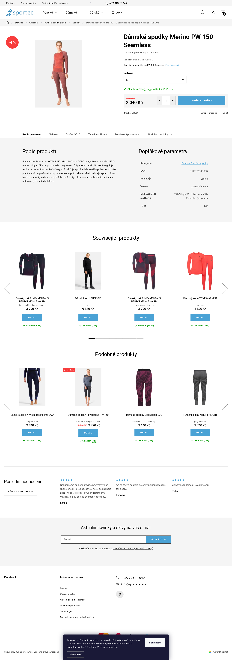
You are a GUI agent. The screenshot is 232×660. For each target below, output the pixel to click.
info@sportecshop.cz (135, 584)
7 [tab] (133, 338)
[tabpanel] (32, 292)
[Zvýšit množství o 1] (172, 100)
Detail (32, 317)
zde (116, 647)
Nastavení (75, 654)
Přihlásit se (158, 539)
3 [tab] (105, 338)
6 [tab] (126, 338)
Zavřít (141, 112)
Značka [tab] (72, 134)
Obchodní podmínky (70, 605)
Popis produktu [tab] (31, 134)
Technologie (66, 611)
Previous (7, 288)
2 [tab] (98, 338)
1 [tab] (92, 338)
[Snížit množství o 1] (159, 100)
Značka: (131, 112)
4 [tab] (112, 338)
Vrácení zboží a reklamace (55, 3)
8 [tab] (140, 338)
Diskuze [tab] (53, 134)
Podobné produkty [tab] (158, 134)
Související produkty (126, 134)
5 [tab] (119, 338)
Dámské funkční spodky (194, 163)
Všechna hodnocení (20, 491)
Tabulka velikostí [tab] (97, 134)
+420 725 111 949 (133, 577)
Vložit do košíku (201, 100)
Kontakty (10, 3)
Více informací (172, 65)
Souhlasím (155, 642)
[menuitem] (50, 12)
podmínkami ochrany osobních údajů (133, 548)
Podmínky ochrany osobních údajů (77, 617)
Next (224, 288)
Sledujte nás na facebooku (120, 594)
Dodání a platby (28, 3)
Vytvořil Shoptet (220, 651)
